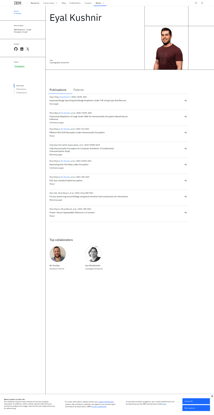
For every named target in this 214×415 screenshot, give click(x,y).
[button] (212, 396)
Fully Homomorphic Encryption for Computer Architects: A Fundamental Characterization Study (82, 149)
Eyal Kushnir (65, 97)
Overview (20, 86)
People (18, 13)
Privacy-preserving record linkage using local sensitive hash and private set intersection (89, 196)
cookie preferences (106, 402)
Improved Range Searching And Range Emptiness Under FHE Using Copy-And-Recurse (88, 100)
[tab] (60, 90)
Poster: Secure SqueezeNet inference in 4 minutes (72, 212)
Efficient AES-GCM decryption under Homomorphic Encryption (77, 132)
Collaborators (21, 92)
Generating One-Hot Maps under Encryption (69, 164)
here (164, 404)
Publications (21, 89)
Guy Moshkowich (92, 265)
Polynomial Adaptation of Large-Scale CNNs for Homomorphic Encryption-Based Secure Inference (89, 117)
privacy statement (99, 406)
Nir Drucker (65, 113)
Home (16, 11)
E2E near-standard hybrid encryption (66, 180)
